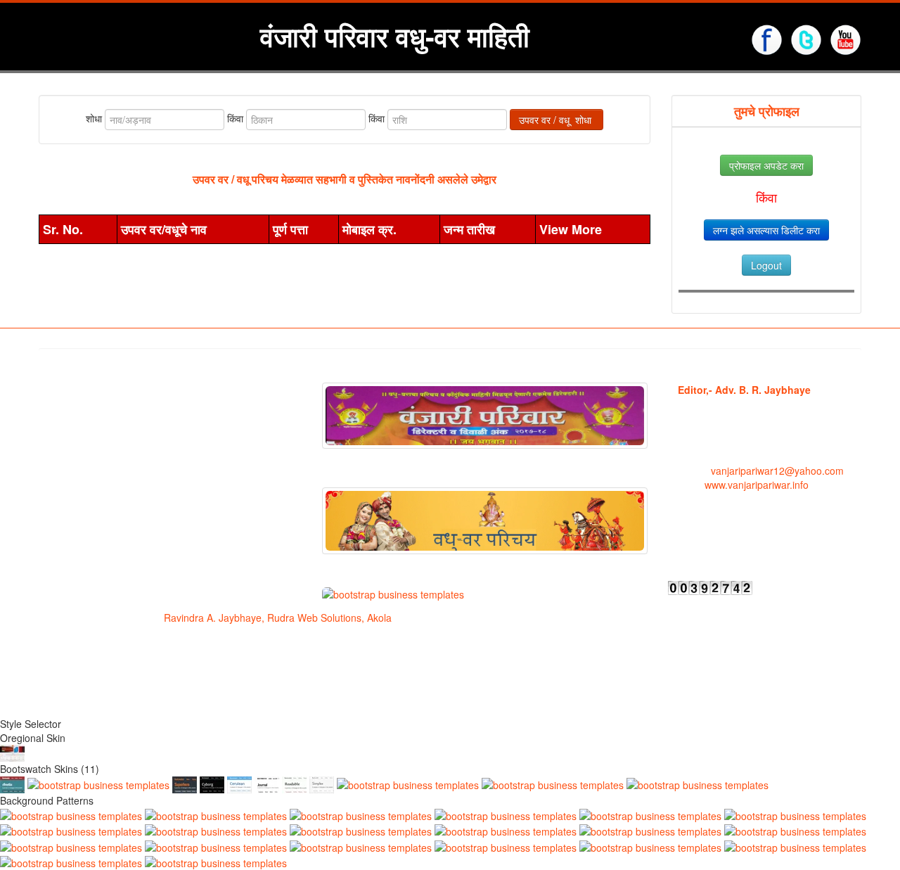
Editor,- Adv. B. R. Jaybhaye (744, 390)
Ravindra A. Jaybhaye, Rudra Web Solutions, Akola (278, 617)
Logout (766, 265)
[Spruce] (98, 783)
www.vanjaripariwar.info (755, 485)
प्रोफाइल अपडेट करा (766, 165)
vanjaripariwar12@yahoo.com (776, 470)
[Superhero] (184, 783)
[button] (680, 546)
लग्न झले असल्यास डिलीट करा (766, 230)
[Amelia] (12, 783)
